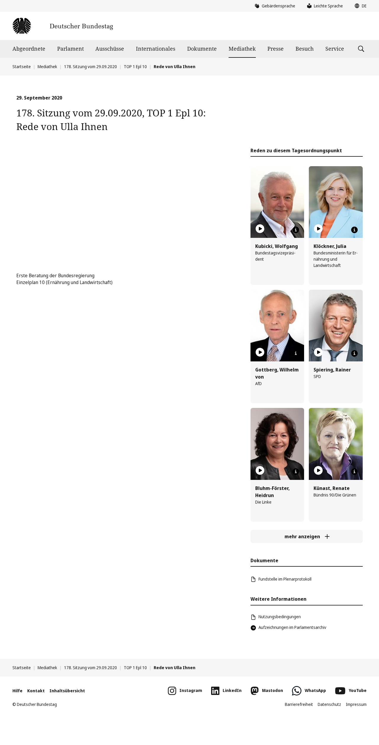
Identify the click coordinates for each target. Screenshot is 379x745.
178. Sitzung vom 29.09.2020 (90, 66)
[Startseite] (62, 26)
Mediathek (242, 48)
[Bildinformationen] (295, 229)
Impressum (356, 704)
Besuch (305, 48)
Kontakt (36, 690)
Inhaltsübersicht (67, 690)
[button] (359, 6)
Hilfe (17, 690)
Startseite (21, 66)
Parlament (70, 48)
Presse (275, 48)
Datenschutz (329, 704)
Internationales (155, 48)
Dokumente (202, 48)
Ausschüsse (109, 48)
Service (334, 48)
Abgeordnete (28, 48)
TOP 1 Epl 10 (135, 66)
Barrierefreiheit (299, 704)
